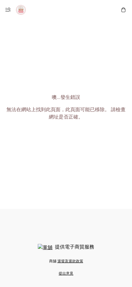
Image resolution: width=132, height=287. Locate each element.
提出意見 (66, 273)
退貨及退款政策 (70, 261)
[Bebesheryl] (21, 10)
